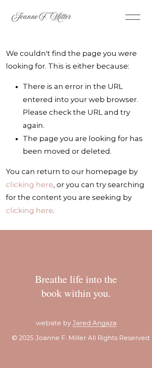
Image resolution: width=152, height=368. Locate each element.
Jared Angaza (95, 323)
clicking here (29, 184)
